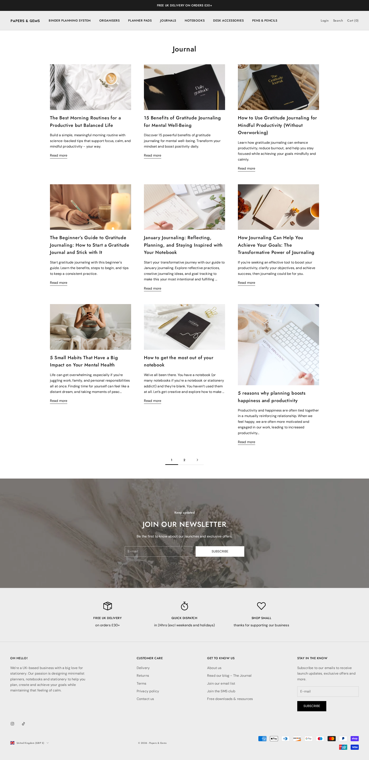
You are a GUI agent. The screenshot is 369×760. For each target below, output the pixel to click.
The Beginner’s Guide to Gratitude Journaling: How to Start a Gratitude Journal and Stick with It (89, 245)
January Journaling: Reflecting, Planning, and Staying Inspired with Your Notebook (183, 245)
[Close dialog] (358, 337)
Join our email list (221, 683)
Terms (141, 683)
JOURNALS (168, 20)
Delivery (143, 668)
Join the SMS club (221, 691)
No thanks (316, 393)
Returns (143, 675)
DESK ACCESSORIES (228, 20)
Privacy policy (148, 691)
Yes (316, 381)
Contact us (145, 699)
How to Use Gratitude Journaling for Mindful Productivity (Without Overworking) (277, 125)
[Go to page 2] (197, 460)
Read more (58, 155)
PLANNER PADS (140, 20)
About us (214, 668)
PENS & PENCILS (264, 20)
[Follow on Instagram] (12, 724)
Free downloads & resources (230, 699)
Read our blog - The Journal (229, 675)
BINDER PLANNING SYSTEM (70, 20)
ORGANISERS (109, 20)
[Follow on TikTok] (23, 724)
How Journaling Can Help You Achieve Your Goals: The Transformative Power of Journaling (276, 245)
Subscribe (220, 551)
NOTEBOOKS (195, 20)
